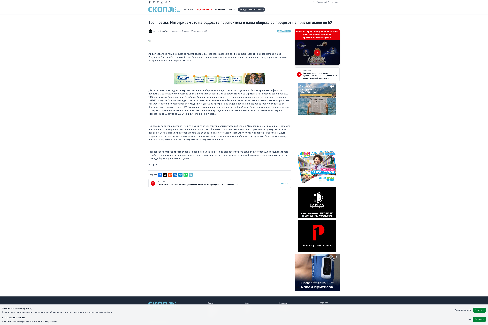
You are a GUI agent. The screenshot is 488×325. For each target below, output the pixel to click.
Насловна (283, 303)
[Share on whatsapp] (186, 175)
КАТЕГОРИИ (220, 9)
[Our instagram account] (162, 2)
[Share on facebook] (160, 175)
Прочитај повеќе (463, 310)
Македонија (283, 31)
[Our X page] (153, 2)
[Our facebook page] (149, 2)
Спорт (247, 303)
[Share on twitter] (165, 175)
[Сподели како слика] (191, 175)
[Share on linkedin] (175, 175)
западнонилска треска (252, 9)
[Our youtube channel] (158, 2)
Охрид (210, 303)
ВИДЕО (231, 9)
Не (469, 319)
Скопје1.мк (164, 31)
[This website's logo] (164, 9)
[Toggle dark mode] (314, 2)
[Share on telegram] (180, 175)
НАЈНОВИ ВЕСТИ (204, 9)
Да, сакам (479, 319)
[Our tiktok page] (166, 2)
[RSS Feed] (170, 2)
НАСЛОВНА (189, 9)
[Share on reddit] (170, 175)
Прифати (479, 310)
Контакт (335, 2)
